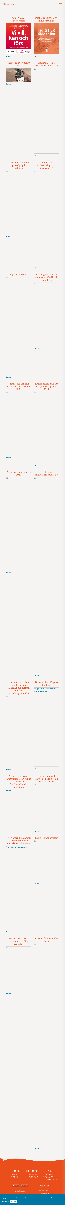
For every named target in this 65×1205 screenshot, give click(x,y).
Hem (31, 13)
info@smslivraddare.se (20, 1191)
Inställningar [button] (5, 1201)
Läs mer (8, 56)
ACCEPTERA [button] (13, 1201)
